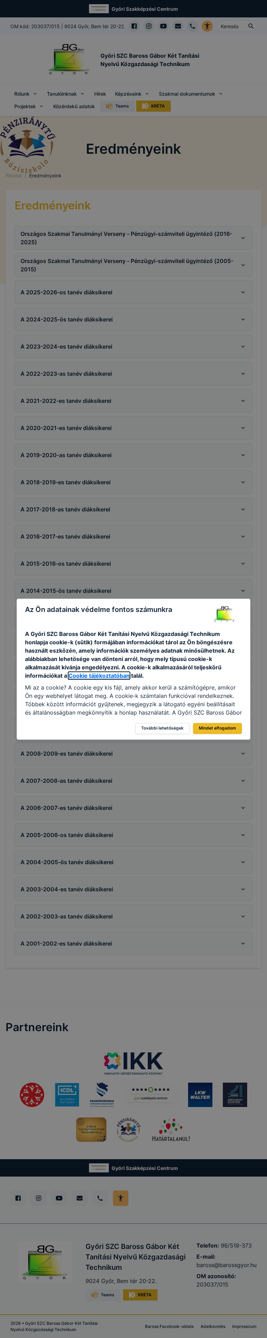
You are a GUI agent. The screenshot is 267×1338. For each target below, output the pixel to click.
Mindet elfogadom (217, 728)
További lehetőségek (162, 728)
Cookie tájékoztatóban (99, 675)
